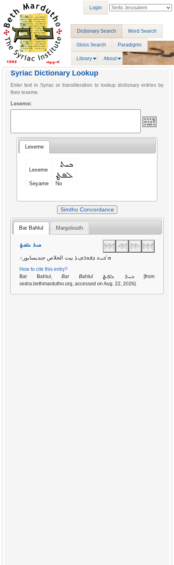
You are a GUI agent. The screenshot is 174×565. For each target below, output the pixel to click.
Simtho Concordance (87, 209)
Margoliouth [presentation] (69, 228)
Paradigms (130, 45)
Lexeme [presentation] (34, 147)
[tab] (34, 146)
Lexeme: (21, 103)
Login (95, 7)
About (110, 58)
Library (84, 58)
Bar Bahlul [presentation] (31, 228)
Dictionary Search (96, 31)
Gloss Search (91, 45)
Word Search (142, 31)
